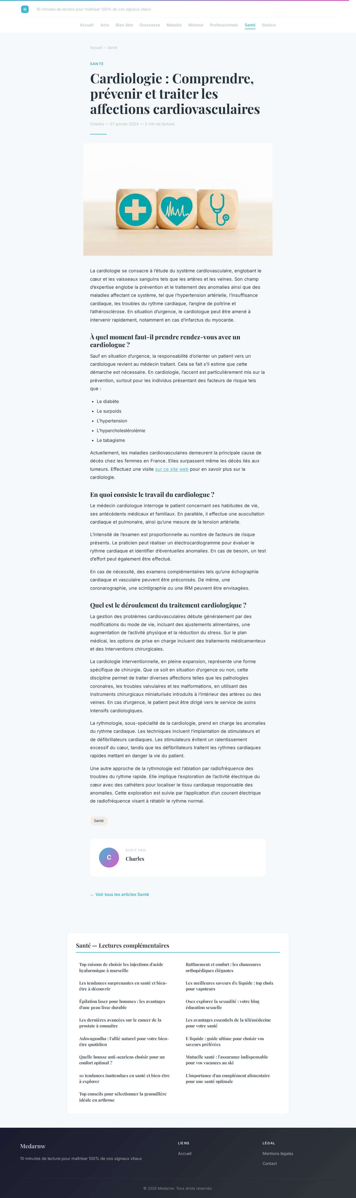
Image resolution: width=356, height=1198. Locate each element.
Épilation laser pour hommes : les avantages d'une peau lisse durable (122, 1004)
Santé (250, 25)
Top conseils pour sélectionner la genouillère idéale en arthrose (123, 1096)
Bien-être (124, 25)
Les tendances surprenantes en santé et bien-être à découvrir (123, 986)
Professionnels (224, 25)
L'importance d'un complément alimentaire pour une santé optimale (228, 1078)
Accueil (87, 25)
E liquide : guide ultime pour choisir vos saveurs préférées (225, 1041)
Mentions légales (278, 1153)
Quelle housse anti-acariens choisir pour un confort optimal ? (122, 1059)
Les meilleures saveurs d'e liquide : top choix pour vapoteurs (229, 986)
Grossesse (150, 25)
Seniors (269, 25)
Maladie (174, 25)
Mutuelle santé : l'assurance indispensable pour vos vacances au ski (227, 1059)
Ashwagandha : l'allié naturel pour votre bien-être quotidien (124, 1041)
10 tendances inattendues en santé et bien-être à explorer (124, 1078)
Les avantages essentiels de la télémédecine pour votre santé (228, 1022)
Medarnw (32, 1146)
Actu (104, 25)
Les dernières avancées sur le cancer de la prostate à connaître (120, 1022)
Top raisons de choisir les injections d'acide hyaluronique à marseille (121, 967)
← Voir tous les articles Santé (119, 894)
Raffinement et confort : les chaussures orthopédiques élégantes (223, 967)
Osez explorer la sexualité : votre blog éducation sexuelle (222, 1004)
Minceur (195, 25)
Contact (270, 1163)
